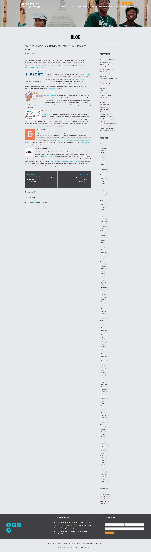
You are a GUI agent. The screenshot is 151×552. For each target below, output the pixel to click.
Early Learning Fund (105, 86)
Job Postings (103, 100)
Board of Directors (105, 76)
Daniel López (103, 499)
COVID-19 (102, 81)
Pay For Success (104, 112)
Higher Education (104, 97)
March (103, 150)
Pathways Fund (104, 109)
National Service (104, 102)
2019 (101, 320)
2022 (101, 231)
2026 (101, 143)
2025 (101, 162)
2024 (101, 174)
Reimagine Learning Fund (106, 116)
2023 (101, 200)
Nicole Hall (103, 503)
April (102, 153)
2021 (101, 261)
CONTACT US (127, 3)
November (104, 169)
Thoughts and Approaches (107, 123)
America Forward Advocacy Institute (101, 6)
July (102, 160)
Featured (102, 93)
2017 (101, 363)
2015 (101, 424)
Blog (130, 6)
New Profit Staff (104, 104)
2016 (101, 394)
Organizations (104, 107)
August (103, 193)
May (102, 155)
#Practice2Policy (104, 62)
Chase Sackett (104, 496)
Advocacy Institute (105, 67)
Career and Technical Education (108, 78)
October (103, 167)
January (103, 145)
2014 (101, 455)
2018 (101, 337)
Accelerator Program (105, 64)
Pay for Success (104, 114)
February (103, 148)
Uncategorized (104, 126)
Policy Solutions (82, 6)
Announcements (104, 74)
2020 (101, 292)
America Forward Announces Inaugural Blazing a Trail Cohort (72, 522)
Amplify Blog (103, 71)
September (104, 221)
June (102, 157)
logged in (34, 202)
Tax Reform (103, 121)
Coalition (71, 6)
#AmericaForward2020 (106, 60)
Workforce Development (106, 128)
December (104, 171)
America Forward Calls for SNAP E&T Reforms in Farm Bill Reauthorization (71, 532)
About (64, 6)
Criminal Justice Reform (106, 83)
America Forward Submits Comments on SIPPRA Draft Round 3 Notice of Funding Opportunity (72, 527)
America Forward (104, 69)
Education (102, 88)
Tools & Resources (120, 6)
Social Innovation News (106, 119)
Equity (101, 90)
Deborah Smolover (105, 501)
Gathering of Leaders (105, 95)
